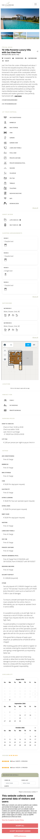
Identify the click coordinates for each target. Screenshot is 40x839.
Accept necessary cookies (20, 831)
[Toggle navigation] (35, 4)
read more (18, 96)
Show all (35, 208)
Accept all (20, 825)
